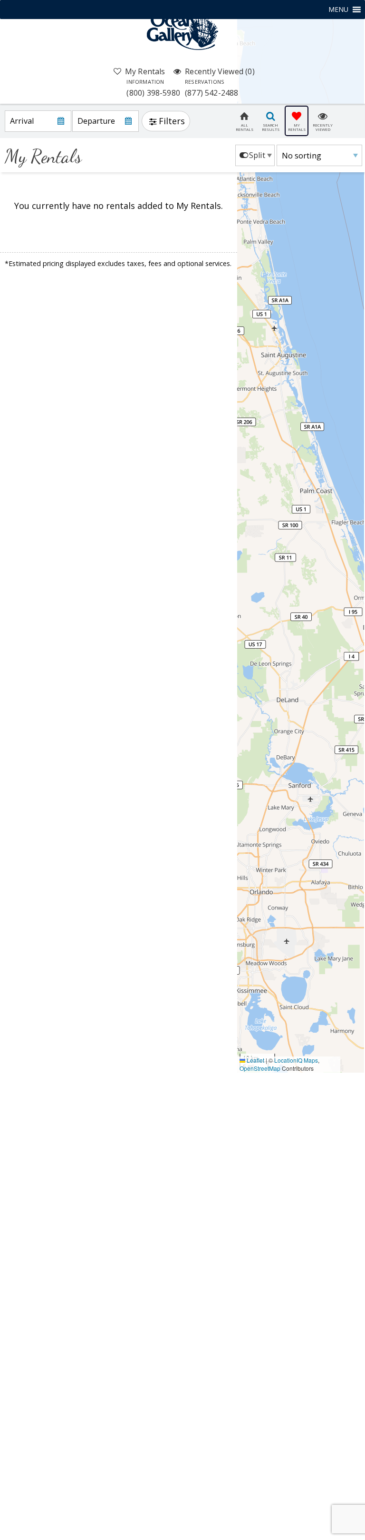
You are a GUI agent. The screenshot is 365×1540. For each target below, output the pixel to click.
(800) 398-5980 (153, 88)
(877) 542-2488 (212, 88)
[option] (255, 155)
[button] (338, 9)
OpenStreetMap (260, 1068)
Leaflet (254, 1060)
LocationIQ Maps (296, 1060)
